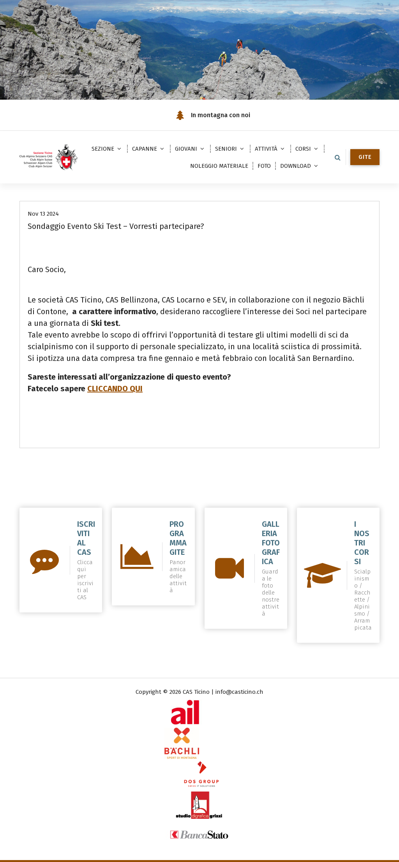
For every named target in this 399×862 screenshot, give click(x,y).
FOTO (264, 165)
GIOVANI (186, 148)
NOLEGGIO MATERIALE (219, 165)
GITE (364, 156)
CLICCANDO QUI (115, 388)
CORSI (303, 148)
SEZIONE (103, 148)
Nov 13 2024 (43, 213)
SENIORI (226, 148)
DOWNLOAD (295, 165)
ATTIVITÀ (266, 148)
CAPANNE (144, 148)
